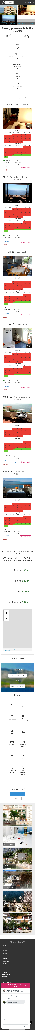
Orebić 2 (5, 956)
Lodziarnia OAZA (6, 972)
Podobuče (6, 961)
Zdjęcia (7, 166)
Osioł (3, 977)
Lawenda (4, 976)
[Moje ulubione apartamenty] (32, 2)
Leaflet (4, 649)
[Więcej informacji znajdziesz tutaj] (16, 1006)
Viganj (5, 963)
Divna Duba (6, 948)
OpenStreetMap (6, 650)
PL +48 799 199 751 (18, 675)
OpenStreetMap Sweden (19, 649)
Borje (4, 945)
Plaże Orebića (6, 974)
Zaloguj (27, 2)
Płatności (4, 971)
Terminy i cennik (25, 167)
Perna (5, 958)
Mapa (15, 167)
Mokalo (5, 953)
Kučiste (5, 950)
